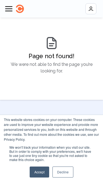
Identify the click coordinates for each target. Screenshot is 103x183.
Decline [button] (63, 172)
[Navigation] (8, 8)
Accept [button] (39, 172)
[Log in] (90, 8)
